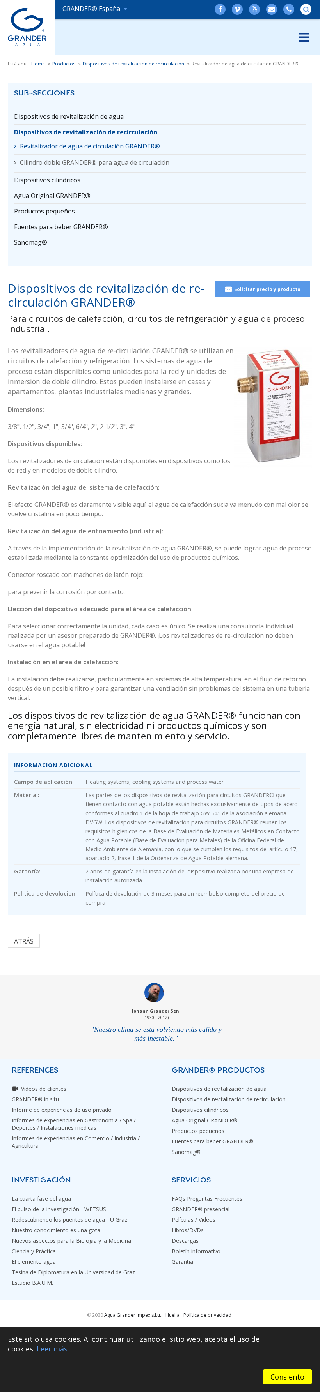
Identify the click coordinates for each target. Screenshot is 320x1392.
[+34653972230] (289, 9)
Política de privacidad (207, 1315)
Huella (172, 1315)
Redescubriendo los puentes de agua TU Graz (69, 1219)
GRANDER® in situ (35, 1099)
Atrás (24, 941)
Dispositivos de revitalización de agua (69, 116)
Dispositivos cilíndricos (47, 180)
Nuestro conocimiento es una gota (56, 1230)
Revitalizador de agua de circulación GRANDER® (90, 146)
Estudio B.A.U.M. (32, 1282)
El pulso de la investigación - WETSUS (59, 1209)
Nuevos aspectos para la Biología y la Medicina (71, 1240)
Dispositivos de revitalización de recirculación (85, 132)
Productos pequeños (44, 211)
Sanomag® (30, 242)
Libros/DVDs (188, 1230)
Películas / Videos (193, 1219)
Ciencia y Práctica (34, 1251)
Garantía (182, 1261)
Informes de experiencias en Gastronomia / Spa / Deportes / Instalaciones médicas (74, 1124)
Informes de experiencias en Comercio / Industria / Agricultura (76, 1141)
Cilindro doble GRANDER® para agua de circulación (94, 162)
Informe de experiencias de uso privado (62, 1109)
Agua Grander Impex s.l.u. (132, 1315)
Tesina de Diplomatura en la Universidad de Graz (73, 1272)
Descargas (185, 1240)
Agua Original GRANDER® (52, 195)
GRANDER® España (92, 8)
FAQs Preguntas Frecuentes (207, 1198)
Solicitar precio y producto (267, 289)
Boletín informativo (196, 1251)
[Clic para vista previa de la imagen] (273, 407)
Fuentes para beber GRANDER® (61, 226)
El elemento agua (34, 1261)
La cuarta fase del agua (41, 1198)
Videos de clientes (43, 1088)
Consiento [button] (287, 1376)
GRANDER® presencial (200, 1209)
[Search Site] (306, 9)
